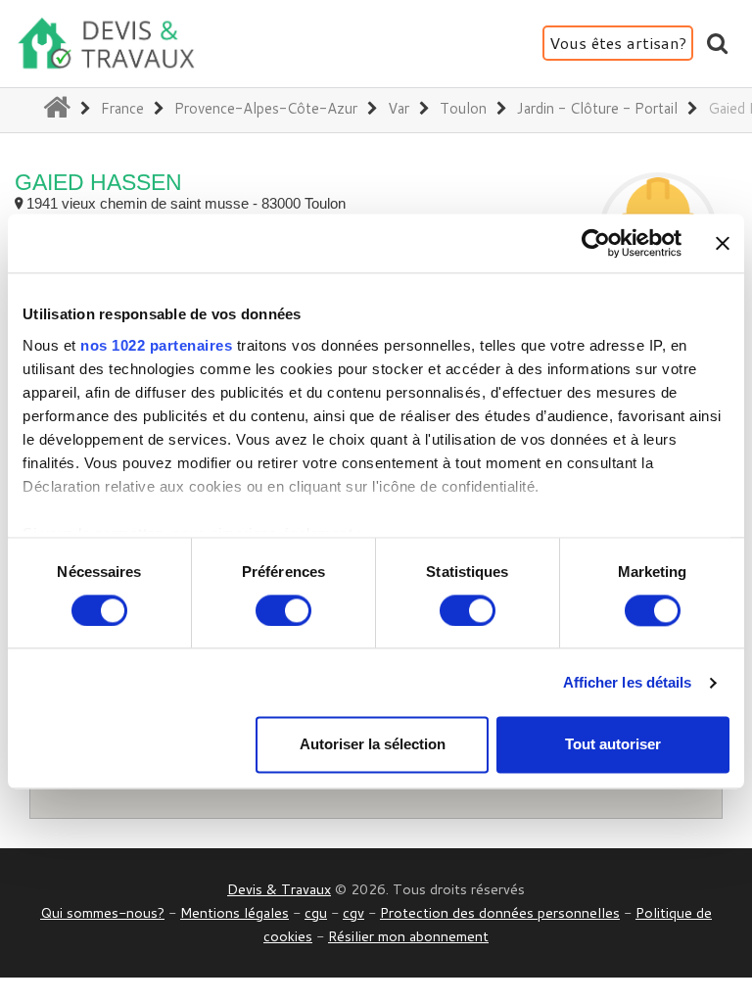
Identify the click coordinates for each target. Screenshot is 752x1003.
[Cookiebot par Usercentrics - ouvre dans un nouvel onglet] (596, 243)
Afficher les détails (627, 682)
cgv (353, 912)
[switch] (283, 610)
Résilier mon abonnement (408, 936)
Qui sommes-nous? (102, 912)
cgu (316, 912)
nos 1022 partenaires (156, 345)
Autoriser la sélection (373, 745)
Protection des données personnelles (500, 912)
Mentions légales (234, 912)
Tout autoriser (613, 745)
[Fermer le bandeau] (722, 243)
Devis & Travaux (279, 889)
